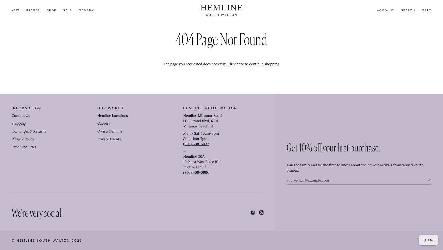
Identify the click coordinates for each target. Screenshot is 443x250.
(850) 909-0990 (196, 172)
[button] (33, 10)
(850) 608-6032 (196, 144)
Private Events (109, 139)
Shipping (19, 123)
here (240, 64)
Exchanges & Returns (29, 131)
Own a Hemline (109, 131)
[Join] (425, 180)
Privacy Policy (23, 139)
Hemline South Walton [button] (210, 108)
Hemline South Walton (43, 240)
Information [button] (26, 108)
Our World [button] (110, 108)
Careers (103, 123)
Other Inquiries (24, 147)
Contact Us (21, 115)
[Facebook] (253, 212)
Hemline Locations (112, 115)
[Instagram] (261, 212)
